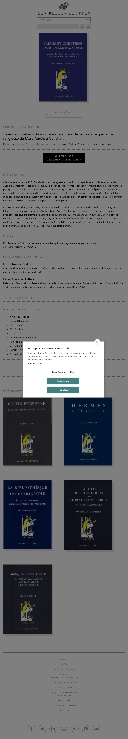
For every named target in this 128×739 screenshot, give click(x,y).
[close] (97, 342)
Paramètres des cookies (63, 372)
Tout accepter (63, 381)
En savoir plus (35, 363)
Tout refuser (63, 390)
